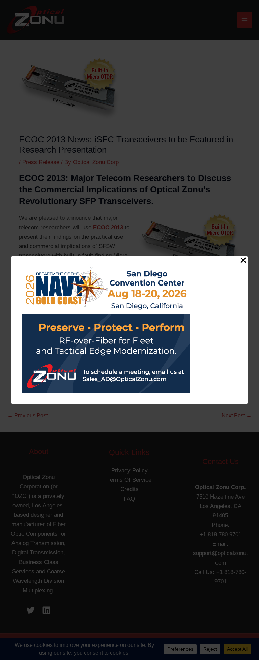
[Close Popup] (243, 260)
